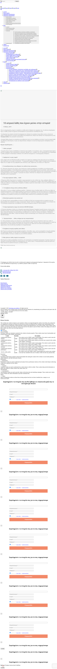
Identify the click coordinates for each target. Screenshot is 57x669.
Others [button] (2, 374)
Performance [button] (3, 359)
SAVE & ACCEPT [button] (5, 378)
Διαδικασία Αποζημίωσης (6, 285)
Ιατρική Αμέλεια (4, 284)
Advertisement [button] (4, 369)
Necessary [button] (3, 329)
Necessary (4, 330)
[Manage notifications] (3, 666)
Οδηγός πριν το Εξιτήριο (6, 288)
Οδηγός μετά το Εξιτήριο (6, 289)
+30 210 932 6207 (7, 272)
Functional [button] (3, 354)
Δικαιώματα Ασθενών (5, 286)
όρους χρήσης (18, 399)
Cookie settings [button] (4, 312)
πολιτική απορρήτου (25, 399)
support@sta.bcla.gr (6, 271)
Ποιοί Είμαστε (4, 283)
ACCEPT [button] (10, 312)
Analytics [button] (3, 364)
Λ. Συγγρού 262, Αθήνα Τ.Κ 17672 (10, 270)
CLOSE (2, 648)
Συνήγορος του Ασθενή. (14, 308)
